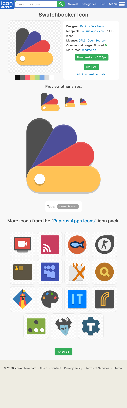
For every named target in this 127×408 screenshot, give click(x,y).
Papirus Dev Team (92, 26)
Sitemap (118, 368)
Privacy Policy (73, 368)
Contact (56, 368)
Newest (73, 4)
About (43, 368)
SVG (103, 4)
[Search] (61, 4)
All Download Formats (91, 74)
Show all (63, 351)
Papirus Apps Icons (93, 31)
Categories (89, 4)
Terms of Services (97, 368)
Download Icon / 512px (91, 57)
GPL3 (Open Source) (92, 40)
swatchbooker (67, 206)
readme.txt (89, 50)
